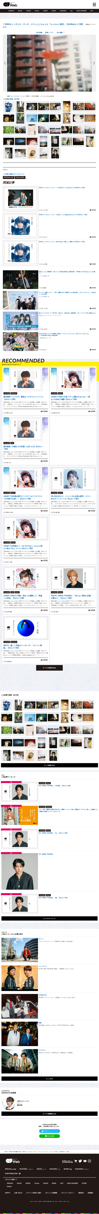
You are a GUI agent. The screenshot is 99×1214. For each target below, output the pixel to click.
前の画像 (39, 32)
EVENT (9, 1186)
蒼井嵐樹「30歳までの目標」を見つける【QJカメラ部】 (23, 447)
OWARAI (11, 11)
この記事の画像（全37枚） (11, 99)
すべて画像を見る (49, 765)
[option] (49, 1103)
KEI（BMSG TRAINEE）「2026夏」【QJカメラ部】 (55, 786)
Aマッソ (41, 939)
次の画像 (60, 32)
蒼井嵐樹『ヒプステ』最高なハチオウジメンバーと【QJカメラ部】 (23, 397)
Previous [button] (3, 1103)
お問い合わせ (18, 1193)
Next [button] (94, 1103)
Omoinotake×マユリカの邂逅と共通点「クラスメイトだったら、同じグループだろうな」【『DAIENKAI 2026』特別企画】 (64, 334)
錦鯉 (40, 1023)
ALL (71, 11)
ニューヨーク (43, 966)
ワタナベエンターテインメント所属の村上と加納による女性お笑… (56, 941)
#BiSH (5, 170)
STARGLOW (43, 995)
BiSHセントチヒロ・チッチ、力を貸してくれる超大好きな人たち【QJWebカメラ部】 (63, 214)
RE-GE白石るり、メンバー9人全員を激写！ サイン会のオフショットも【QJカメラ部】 (71, 497)
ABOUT (7, 1193)
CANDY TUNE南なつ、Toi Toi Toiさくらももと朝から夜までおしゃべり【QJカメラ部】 (22, 547)
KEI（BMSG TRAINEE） (46, 854)
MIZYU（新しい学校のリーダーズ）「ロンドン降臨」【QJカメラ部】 (22, 646)
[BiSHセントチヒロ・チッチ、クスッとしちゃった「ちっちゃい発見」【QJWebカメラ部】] (8, 106)
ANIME (45, 11)
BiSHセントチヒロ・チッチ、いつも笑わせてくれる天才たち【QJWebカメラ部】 (62, 187)
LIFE (61, 1183)
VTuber (37, 11)
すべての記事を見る (49, 668)
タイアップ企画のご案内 (33, 1193)
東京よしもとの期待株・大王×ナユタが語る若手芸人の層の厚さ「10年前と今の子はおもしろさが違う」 (67, 272)
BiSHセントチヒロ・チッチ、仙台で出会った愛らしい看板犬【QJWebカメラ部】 (62, 241)
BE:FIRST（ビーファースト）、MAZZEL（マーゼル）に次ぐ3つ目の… (57, 997)
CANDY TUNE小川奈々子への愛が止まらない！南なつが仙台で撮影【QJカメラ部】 (70, 397)
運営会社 (81, 1193)
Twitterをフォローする (51, 1131)
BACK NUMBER (82, 11)
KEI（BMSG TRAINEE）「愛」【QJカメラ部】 (53, 898)
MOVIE (28, 11)
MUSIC (20, 11)
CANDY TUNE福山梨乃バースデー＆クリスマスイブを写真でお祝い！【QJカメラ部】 (23, 497)
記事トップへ (49, 32)
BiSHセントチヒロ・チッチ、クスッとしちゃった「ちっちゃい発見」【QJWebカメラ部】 (44, 24)
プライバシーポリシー (67, 1193)
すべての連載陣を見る (49, 1114)
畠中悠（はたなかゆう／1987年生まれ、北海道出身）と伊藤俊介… (56, 1052)
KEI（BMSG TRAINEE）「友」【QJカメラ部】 (53, 833)
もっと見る (49, 1079)
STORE (92, 11)
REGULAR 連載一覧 (14, 1152)
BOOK (54, 1183)
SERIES (54, 11)
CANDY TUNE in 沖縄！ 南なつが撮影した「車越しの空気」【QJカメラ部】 (22, 596)
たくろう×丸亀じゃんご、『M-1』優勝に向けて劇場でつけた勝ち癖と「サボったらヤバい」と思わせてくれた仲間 (67, 293)
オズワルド (42, 1050)
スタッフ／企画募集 (51, 1193)
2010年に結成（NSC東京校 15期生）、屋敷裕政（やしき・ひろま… (57, 968)
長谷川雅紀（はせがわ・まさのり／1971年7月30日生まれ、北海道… (57, 1025)
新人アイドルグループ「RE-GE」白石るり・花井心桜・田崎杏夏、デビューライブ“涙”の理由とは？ (67, 313)
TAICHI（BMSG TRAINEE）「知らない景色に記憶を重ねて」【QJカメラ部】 (71, 596)
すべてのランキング (49, 918)
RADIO (45, 1183)
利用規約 (90, 1193)
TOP (5, 1152)
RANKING (63, 11)
